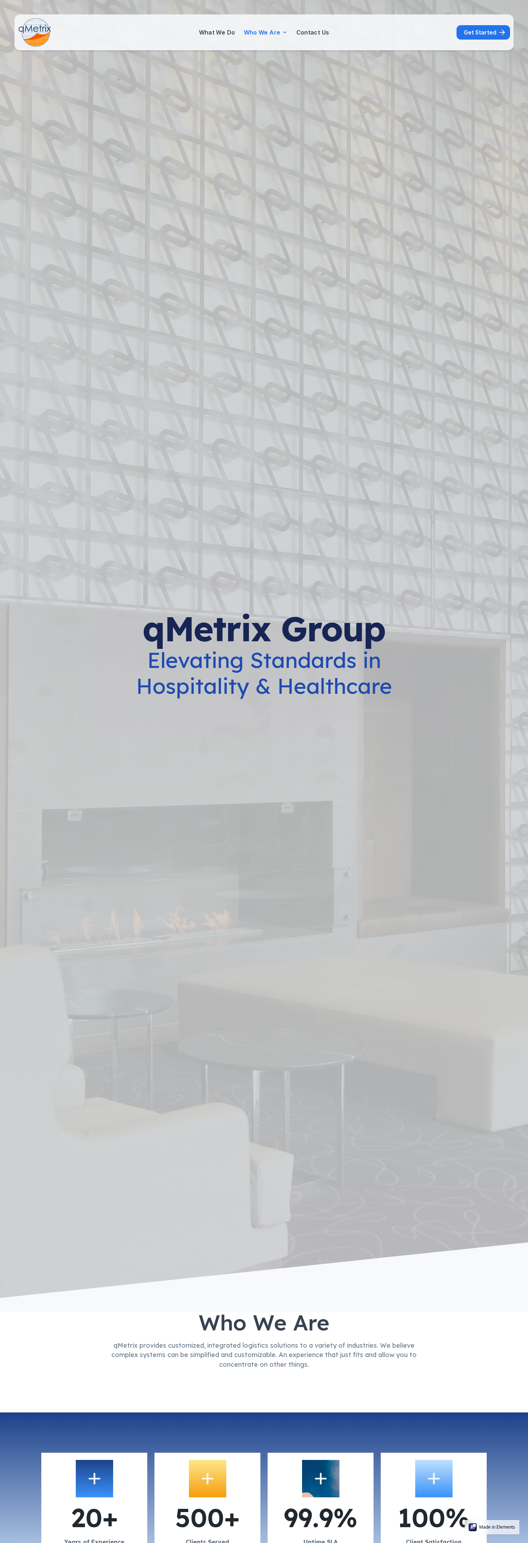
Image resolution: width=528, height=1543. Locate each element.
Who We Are (262, 32)
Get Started (480, 32)
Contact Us (312, 32)
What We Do (217, 32)
